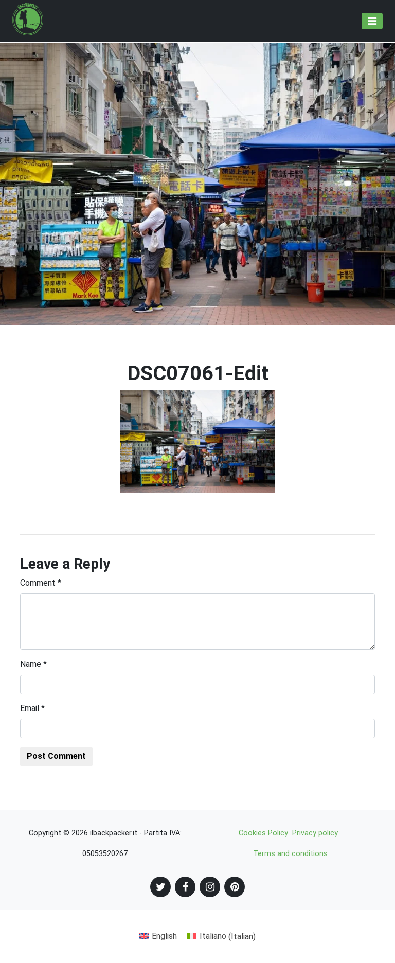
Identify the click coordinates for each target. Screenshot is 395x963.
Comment (40, 583)
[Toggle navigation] (372, 21)
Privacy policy (315, 833)
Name (33, 664)
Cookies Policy (263, 833)
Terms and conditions (290, 853)
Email (32, 708)
